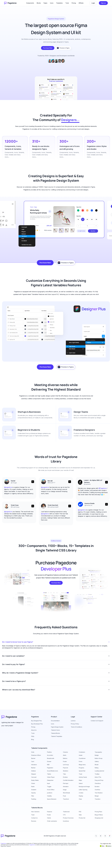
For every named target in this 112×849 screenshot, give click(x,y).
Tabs (64, 774)
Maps (80, 780)
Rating (96, 767)
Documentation (55, 720)
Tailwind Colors (55, 730)
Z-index (81, 793)
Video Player (51, 777)
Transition (97, 799)
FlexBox (49, 752)
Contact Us (34, 818)
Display (81, 796)
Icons (51, 3)
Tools (67, 3)
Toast (80, 774)
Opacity (33, 793)
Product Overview (68, 818)
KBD (48, 764)
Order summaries (52, 821)
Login (93, 3)
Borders (97, 786)
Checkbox (98, 783)
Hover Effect (50, 789)
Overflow (97, 789)
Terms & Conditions (76, 727)
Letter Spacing (83, 789)
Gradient (33, 789)
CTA (64, 815)
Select (81, 783)
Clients (49, 818)
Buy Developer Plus (37, 724)
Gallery (97, 761)
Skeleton (65, 771)
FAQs (32, 736)
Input (48, 783)
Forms (80, 761)
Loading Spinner (99, 771)
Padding (33, 799)
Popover (65, 767)
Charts (33, 783)
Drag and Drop (99, 780)
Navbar (33, 767)
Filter (32, 796)
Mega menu (82, 764)
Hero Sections (35, 811)
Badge (97, 755)
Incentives (66, 821)
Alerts (64, 755)
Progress (81, 767)
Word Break (66, 793)
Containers (82, 752)
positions (49, 793)
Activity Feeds (83, 777)
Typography (98, 752)
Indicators (34, 764)
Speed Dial (82, 771)
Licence (73, 720)
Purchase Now (47, 48)
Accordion (50, 755)
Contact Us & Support (97, 720)
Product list (82, 818)
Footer (65, 761)
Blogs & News (99, 815)
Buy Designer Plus (36, 720)
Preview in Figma (64, 48)
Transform (66, 799)
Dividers (65, 777)
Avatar (80, 755)
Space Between (51, 799)
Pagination (50, 767)
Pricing (74, 3)
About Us (33, 730)
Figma (45, 3)
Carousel (33, 777)
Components (30, 3)
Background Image (84, 786)
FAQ (80, 811)
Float (64, 796)
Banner (33, 758)
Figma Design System (57, 727)
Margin (97, 796)
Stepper (33, 774)
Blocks (39, 3)
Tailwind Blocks (55, 733)
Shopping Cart (99, 818)
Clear (80, 799)
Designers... (70, 120)
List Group (66, 764)
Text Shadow (98, 793)
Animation (66, 786)
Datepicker (50, 780)
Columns (65, 752)
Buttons (65, 758)
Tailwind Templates (56, 736)
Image (64, 789)
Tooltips (97, 774)
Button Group (98, 758)
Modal (96, 764)
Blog (32, 739)
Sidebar (33, 771)
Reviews (33, 821)
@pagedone (8, 511)
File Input (65, 783)
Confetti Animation (68, 780)
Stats (80, 815)
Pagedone (3, 843)
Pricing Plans (98, 811)
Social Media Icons (52, 771)
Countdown (82, 758)
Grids (32, 752)
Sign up (103, 3)
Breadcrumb (50, 758)
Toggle (49, 786)
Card (32, 761)
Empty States (35, 780)
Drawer (49, 761)
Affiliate (81, 3)
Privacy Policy (75, 724)
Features (49, 811)
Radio (33, 786)
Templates (59, 3)
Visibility (49, 796)
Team (32, 815)
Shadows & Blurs (36, 755)
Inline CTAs (98, 777)
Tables (49, 774)
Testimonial (66, 811)
